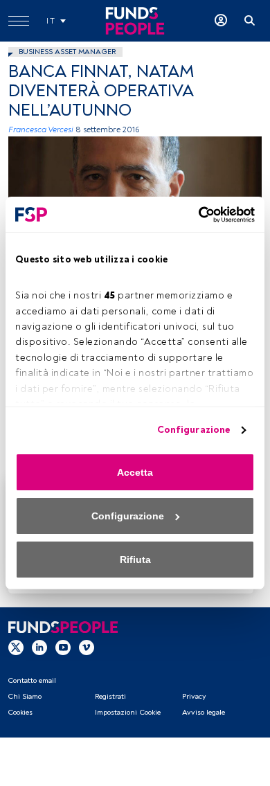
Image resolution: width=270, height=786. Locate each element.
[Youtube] (63, 647)
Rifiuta (135, 559)
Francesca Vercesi (40, 130)
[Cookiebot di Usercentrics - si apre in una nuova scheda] (194, 214)
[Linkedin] (39, 647)
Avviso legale (203, 712)
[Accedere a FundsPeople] (221, 21)
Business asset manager (67, 51)
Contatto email (32, 680)
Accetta (135, 472)
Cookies (20, 712)
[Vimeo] (86, 647)
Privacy (194, 696)
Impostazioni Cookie (128, 712)
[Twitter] (16, 647)
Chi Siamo (25, 696)
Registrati (110, 696)
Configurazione (193, 430)
